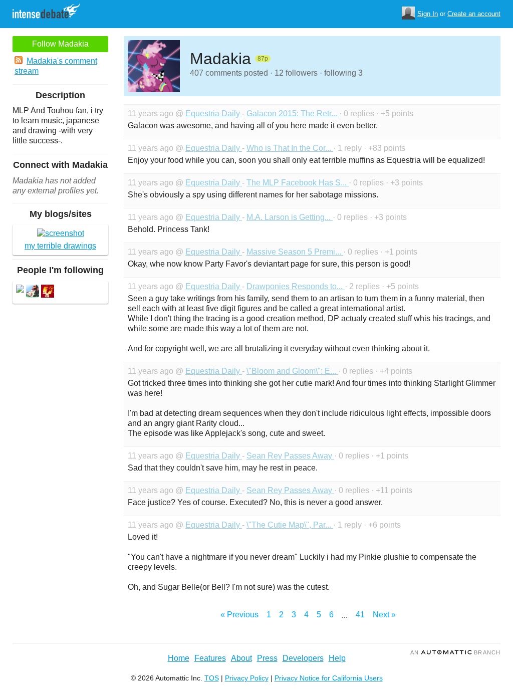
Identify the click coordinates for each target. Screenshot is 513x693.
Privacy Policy (247, 678)
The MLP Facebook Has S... (297, 182)
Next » (384, 614)
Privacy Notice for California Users (329, 678)
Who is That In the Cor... (289, 148)
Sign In (427, 14)
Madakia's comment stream (56, 66)
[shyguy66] (32, 292)
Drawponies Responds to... (295, 286)
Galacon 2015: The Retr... (292, 113)
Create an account (473, 14)
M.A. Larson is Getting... (289, 217)
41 (360, 614)
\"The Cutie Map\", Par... (289, 525)
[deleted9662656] (20, 290)
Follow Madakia (60, 44)
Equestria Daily (213, 113)
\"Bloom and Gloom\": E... (292, 371)
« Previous (239, 614)
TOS (211, 678)
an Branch (455, 652)
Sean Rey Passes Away (290, 455)
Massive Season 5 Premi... (294, 252)
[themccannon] (47, 292)
